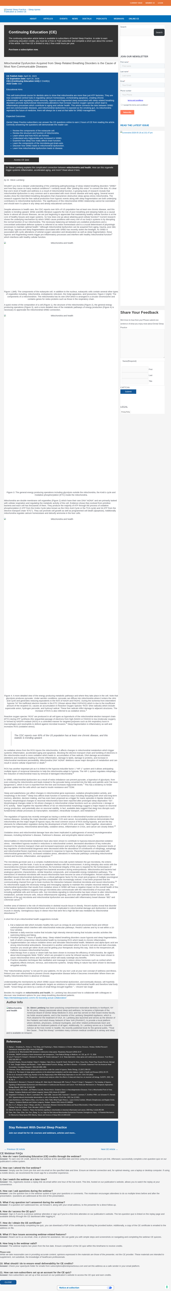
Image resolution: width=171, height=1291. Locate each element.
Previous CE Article (14, 1149)
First (150, 369)
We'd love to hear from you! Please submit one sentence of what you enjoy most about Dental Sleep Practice (142, 323)
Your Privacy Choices (94, 1287)
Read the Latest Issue (134, 125)
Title (150, 381)
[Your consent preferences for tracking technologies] (167, 1287)
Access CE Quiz (21, 160)
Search (123, 27)
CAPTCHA (125, 387)
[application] (38, 19)
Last (150, 375)
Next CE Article (109, 1149)
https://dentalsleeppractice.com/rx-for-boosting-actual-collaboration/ (35, 998)
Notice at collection (69, 1287)
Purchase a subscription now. (23, 49)
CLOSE (8, 1282)
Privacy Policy (125, 412)
